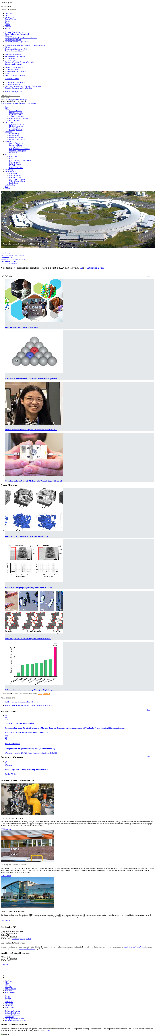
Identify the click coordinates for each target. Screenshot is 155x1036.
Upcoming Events (15, 177)
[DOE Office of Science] (18, 103)
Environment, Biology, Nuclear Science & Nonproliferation (25, 45)
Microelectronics (10, 60)
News (7, 23)
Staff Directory (10, 185)
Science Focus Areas (16, 143)
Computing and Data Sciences (15, 82)
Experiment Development (17, 151)
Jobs (6, 187)
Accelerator (9, 122)
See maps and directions (27, 949)
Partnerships (9, 1002)
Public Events (9, 1007)
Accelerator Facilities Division (15, 56)
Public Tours (13, 183)
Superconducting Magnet (13, 64)
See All (148, 276)
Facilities (8, 998)
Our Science (9, 13)
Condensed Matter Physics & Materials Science (21, 38)
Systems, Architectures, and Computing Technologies (23, 86)
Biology (7, 47)
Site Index (8, 990)
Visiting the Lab (10, 989)
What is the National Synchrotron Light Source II (21, 244)
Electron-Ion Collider (12, 79)
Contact (7, 25)
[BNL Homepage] (14, 100)
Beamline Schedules (16, 137)
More (48, 1030)
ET (81, 268)
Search (7, 28)
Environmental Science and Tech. (16, 49)
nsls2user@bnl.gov (18, 939)
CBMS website (6, 829)
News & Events (10, 171)
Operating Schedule (15, 130)
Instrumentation (10, 58)
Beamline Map (14, 133)
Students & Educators (12, 1015)
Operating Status (14, 128)
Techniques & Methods (17, 147)
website (28, 939)
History (7, 985)
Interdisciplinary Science (13, 40)
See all (148, 710)
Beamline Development (17, 139)
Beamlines (8, 132)
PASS (11, 158)
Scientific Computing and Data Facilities (18, 88)
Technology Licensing (12, 1011)
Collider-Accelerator (12, 69)
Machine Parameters (16, 126)
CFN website (5, 920)
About (7, 15)
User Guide (13, 156)
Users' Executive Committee (18, 118)
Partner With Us (10, 19)
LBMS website (6, 876)
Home (7, 107)
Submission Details (95, 268)
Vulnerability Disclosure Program (16, 1020)
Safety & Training (15, 164)
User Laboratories (15, 162)
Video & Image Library (17, 181)
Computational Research (13, 84)
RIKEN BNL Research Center (15, 75)
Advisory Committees (16, 116)
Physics (7, 73)
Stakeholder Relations (12, 1013)
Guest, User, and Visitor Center (134, 947)
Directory (8, 27)
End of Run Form (15, 166)
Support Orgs (9, 92)
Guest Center (9, 1000)
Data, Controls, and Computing (19, 149)
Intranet (7, 189)
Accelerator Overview (16, 124)
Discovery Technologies (13, 54)
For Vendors (9, 1004)
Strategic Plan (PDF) (16, 113)
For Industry (9, 170)
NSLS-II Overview (15, 111)
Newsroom (13, 173)
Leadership (8, 987)
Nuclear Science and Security (15, 51)
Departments (9, 17)
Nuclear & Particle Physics (14, 67)
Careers (7, 21)
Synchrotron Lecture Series (18, 179)
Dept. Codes (18, 92)
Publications (13, 152)
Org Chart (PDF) (15, 114)
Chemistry (8, 36)
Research (8, 141)
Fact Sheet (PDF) (15, 120)
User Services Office (16, 168)
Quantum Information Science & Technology (20, 62)
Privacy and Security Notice (14, 1019)
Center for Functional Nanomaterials (17, 34)
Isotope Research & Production (15, 71)
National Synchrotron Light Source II (17, 42)
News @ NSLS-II (15, 175)
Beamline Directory (15, 135)
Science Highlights (15, 145)
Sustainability (9, 1017)
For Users (8, 154)
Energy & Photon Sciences (14, 32)
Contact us (4, 964)
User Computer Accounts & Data (20, 160)
